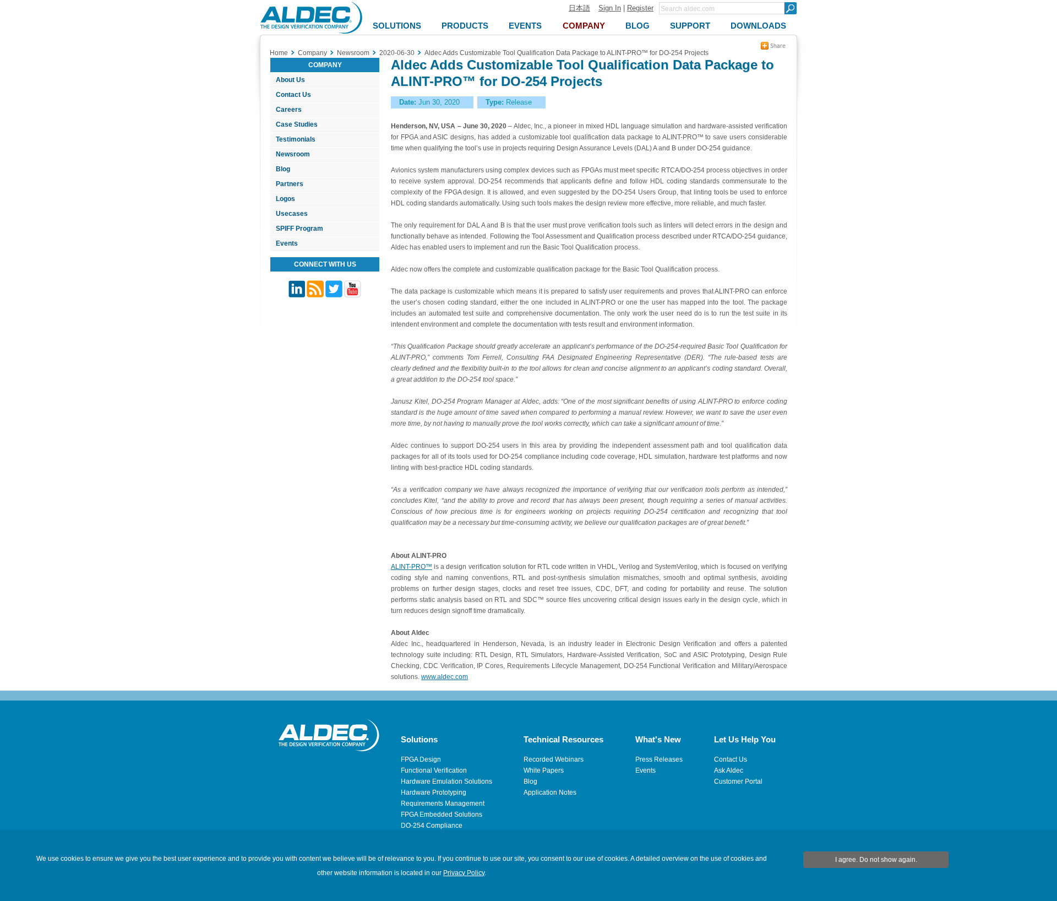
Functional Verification (434, 770)
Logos (285, 199)
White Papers (544, 770)
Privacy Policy (463, 873)
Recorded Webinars (554, 759)
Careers (289, 109)
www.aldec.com (444, 677)
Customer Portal (738, 781)
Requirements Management (442, 803)
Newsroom (293, 154)
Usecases (292, 214)
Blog (283, 169)
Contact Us (293, 95)
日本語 (579, 8)
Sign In (609, 8)
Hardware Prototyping (433, 792)
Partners (289, 184)
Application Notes (550, 792)
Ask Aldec (728, 770)
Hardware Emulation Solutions (446, 781)
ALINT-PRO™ (411, 567)
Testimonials (295, 139)
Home (279, 53)
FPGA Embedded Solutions (441, 814)
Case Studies (297, 124)
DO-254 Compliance (431, 825)
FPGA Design (421, 759)
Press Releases (659, 759)
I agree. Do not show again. (876, 860)
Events (287, 243)
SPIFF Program (299, 228)
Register (640, 8)
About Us (290, 80)
